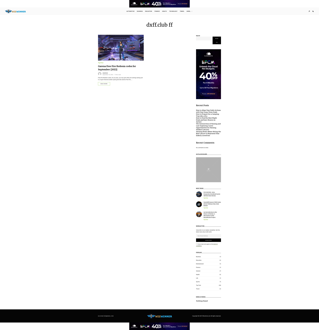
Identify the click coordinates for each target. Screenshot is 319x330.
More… (189, 11)
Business (140, 11)
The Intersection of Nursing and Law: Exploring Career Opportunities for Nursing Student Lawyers (208, 127)
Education (148, 11)
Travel (182, 11)
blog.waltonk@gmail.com (105, 316)
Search (198, 35)
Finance (157, 11)
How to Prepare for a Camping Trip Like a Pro (207, 115)
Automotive (130, 11)
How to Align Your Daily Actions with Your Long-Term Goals (208, 111)
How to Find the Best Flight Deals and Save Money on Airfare (206, 120)
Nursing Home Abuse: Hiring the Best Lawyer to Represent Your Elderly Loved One (208, 133)
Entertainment (200, 263)
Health (164, 11)
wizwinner (105, 73)
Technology (173, 11)
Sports (198, 281)
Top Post (100, 63)
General (198, 271)
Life (197, 278)
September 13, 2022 (108, 74)
